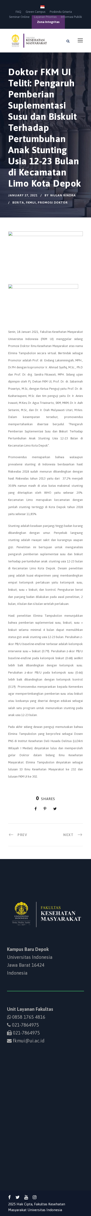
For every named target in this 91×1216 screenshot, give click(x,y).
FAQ (18, 11)
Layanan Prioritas (45, 17)
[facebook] (9, 1197)
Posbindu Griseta (61, 11)
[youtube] (26, 1197)
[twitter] (17, 1197)
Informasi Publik (71, 17)
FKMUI (31, 202)
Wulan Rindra (63, 195)
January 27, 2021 (23, 195)
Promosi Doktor (53, 202)
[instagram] (34, 1197)
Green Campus (35, 11)
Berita (18, 202)
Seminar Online (19, 17)
